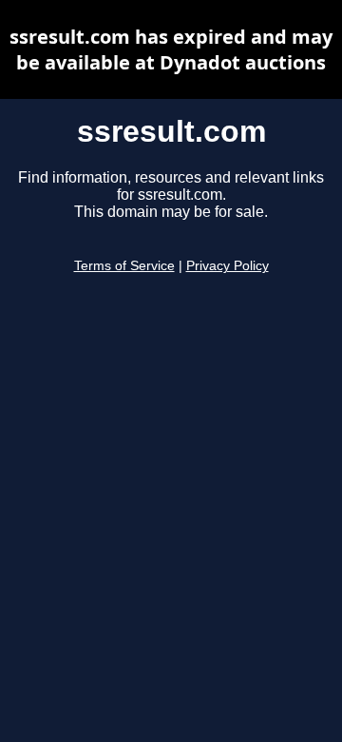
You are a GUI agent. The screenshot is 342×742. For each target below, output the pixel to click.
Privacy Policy (227, 266)
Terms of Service (124, 266)
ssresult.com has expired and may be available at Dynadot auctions (171, 49)
